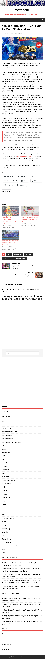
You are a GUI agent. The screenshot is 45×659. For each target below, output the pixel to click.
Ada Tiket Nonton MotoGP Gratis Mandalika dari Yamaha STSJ (10, 220)
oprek (4, 515)
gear (3, 459)
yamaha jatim (20, 258)
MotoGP (29, 254)
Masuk (4, 634)
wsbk (4, 549)
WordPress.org (7, 644)
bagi (8, 254)
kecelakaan (6, 463)
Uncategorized (7, 542)
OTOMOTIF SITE (8, 649)
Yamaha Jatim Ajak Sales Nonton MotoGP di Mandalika (10, 243)
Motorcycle (6, 497)
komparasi (5, 470)
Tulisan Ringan (7, 539)
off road (5, 508)
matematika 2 (7, 477)
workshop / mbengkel (9, 546)
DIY (3, 445)
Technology (6, 529)
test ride (5, 532)
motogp (5, 494)
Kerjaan (4, 466)
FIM (3, 456)
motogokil (19, 33)
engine (4, 449)
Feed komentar (7, 641)
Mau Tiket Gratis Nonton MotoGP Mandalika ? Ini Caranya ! (29, 219)
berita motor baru (8, 439)
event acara (6, 452)
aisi (3, 421)
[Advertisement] (22, 381)
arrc (3, 425)
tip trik (4, 535)
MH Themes (35, 657)
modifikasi (5, 490)
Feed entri (5, 637)
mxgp (4, 501)
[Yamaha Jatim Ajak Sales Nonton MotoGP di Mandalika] (10, 235)
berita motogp (7, 435)
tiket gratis (8, 258)
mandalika (18, 254)
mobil (4, 487)
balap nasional (7, 428)
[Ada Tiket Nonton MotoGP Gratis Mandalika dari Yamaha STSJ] (10, 211)
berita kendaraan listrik (9, 432)
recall (4, 522)
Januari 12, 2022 (9, 33)
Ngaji (4, 504)
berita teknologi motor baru (11, 442)
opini (3, 511)
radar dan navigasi (8, 518)
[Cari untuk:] (22, 353)
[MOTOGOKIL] (22, 5)
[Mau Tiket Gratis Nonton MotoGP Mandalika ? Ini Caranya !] (30, 211)
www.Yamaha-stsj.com (25, 156)
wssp (4, 553)
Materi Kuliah (6, 484)
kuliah (4, 473)
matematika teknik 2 (9, 480)
